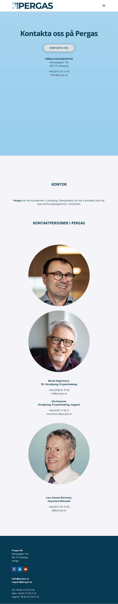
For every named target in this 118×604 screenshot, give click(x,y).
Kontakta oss (59, 48)
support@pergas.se (22, 582)
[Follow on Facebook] (14, 569)
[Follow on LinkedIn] (20, 569)
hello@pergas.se (59, 75)
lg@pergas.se (59, 510)
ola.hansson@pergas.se (59, 413)
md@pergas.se (59, 393)
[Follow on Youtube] (25, 569)
